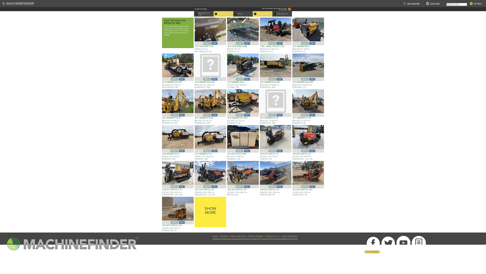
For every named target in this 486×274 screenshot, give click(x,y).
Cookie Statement (255, 236)
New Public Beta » (372, 252)
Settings (478, 4)
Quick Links (435, 4)
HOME (214, 236)
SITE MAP (224, 236)
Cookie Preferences (289, 236)
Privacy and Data (238, 236)
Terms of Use (272, 236)
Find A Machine (413, 4)
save (214, 43)
